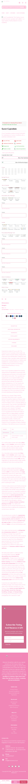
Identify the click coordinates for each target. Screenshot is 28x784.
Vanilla (4, 180)
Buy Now (23, 782)
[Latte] (25, 170)
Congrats (17, 236)
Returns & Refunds (14, 693)
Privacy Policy (14, 689)
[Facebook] (9, 766)
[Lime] (12, 174)
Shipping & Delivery (14, 705)
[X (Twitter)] (12, 766)
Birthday (4, 236)
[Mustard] (12, 171)
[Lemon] (6, 171)
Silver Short (17, 225)
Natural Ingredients (21, 148)
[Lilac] (9, 171)
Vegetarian (6, 146)
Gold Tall (10, 225)
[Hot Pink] (22, 170)
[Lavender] (3, 171)
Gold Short (5, 225)
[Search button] (24, 7)
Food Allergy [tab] (14, 336)
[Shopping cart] (22, 2)
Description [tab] (14, 326)
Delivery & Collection (8, 143)
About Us (14, 715)
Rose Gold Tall (10, 229)
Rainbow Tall (23, 229)
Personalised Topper (11, 200)
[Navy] (15, 171)
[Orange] (22, 171)
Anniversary (11, 236)
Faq (14, 731)
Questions (18, 143)
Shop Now (14, 718)
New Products (14, 707)
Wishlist (14, 703)
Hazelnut (17, 192)
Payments (14, 695)
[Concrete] (6, 170)
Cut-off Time (7, 140)
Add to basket (15, 782)
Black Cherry (17, 188)
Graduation (23, 283)
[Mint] (15, 174)
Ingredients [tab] (14, 332)
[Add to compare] (5, 299)
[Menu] (25, 2)
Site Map (14, 729)
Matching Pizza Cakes (17, 291)
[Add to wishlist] (2, 299)
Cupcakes (11, 309)
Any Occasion (23, 236)
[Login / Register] (19, 2)
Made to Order (7, 148)
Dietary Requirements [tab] (14, 339)
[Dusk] (9, 170)
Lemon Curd (23, 188)
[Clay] (3, 170)
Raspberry (11, 188)
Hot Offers (14, 733)
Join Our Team (14, 717)
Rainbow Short (17, 229)
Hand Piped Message (17, 200)
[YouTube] (19, 766)
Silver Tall (23, 225)
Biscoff (4, 192)
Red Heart (11, 283)
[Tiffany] (3, 174)
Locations (14, 720)
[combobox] (12, 7)
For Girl (23, 280)
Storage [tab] (14, 342)
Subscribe (7, 644)
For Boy (17, 280)
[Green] (9, 174)
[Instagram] (16, 766)
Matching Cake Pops (4, 291)
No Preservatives (20, 146)
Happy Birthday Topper (5, 200)
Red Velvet (23, 180)
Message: (3, 202)
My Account (14, 702)
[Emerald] (12, 170)
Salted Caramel (11, 192)
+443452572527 (9, 756)
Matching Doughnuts (11, 291)
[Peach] (25, 171)
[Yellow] (6, 174)
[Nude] (18, 171)
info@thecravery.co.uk (11, 760)
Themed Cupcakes (19, 309)
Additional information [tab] (14, 329)
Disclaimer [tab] (14, 346)
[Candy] (15, 170)
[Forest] (18, 170)
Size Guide (18, 140)
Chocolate (11, 180)
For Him (4, 280)
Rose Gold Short (4, 229)
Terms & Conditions (14, 691)
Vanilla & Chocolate (17, 181)
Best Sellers (14, 727)
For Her (11, 280)
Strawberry (5, 188)
